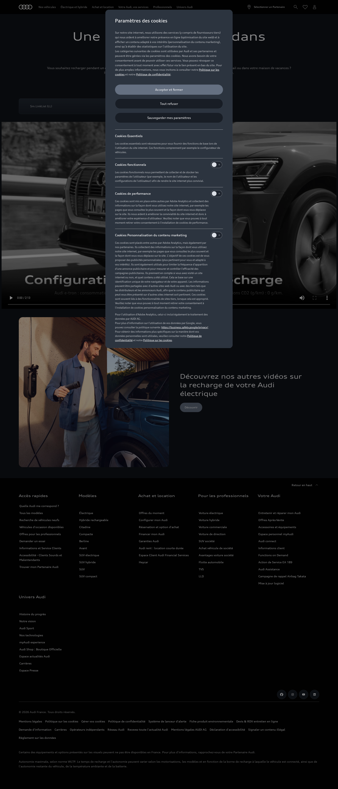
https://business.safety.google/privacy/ (184, 327)
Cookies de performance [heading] (133, 193)
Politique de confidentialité (153, 74)
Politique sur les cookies (157, 340)
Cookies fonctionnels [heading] (130, 165)
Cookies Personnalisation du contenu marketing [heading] (151, 235)
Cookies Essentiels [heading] (129, 136)
